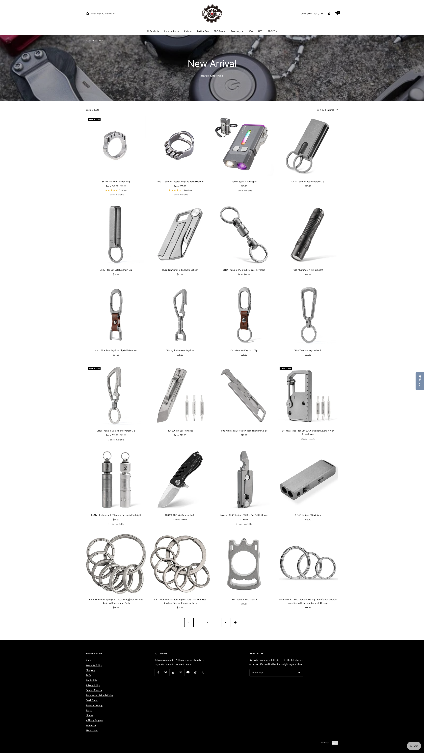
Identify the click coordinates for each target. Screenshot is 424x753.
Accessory (236, 31)
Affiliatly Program (94, 720)
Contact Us (91, 680)
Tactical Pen (203, 31)
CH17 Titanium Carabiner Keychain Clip (116, 430)
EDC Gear (219, 31)
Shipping (90, 670)
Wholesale (91, 725)
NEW (250, 31)
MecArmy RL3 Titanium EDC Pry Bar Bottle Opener (244, 515)
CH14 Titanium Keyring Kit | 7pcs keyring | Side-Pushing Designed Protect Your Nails (116, 601)
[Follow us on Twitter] (165, 672)
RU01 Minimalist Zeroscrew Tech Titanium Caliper (244, 430)
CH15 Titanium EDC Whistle (307, 515)
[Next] (235, 622)
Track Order (92, 700)
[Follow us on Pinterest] (180, 672)
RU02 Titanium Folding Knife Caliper (180, 270)
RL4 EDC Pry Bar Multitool (180, 430)
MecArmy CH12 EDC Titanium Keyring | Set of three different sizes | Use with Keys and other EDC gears (308, 601)
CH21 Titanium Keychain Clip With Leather (116, 350)
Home (88, 40)
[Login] (329, 13)
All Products (153, 31)
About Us (90, 660)
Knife (187, 31)
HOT (260, 31)
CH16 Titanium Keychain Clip (308, 350)
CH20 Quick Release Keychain (180, 350)
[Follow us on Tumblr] (203, 672)
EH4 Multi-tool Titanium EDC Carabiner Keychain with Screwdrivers (308, 432)
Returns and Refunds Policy (99, 695)
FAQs (88, 675)
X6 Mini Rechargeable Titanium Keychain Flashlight (116, 515)
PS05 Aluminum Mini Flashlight (308, 270)
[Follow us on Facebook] (158, 672)
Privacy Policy (93, 685)
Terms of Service (94, 690)
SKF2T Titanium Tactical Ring (116, 181)
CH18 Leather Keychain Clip (244, 350)
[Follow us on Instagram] (173, 672)
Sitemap (90, 715)
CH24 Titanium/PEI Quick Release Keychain (244, 270)
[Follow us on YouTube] (188, 672)
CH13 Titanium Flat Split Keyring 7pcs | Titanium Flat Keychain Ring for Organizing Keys (180, 601)
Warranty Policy (94, 665)
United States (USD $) (310, 13)
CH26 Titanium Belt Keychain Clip (308, 181)
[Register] (299, 673)
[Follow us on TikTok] (195, 672)
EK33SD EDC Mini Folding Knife (180, 515)
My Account (92, 730)
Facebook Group (94, 705)
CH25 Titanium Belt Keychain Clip (116, 270)
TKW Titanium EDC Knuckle (244, 599)
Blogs (89, 710)
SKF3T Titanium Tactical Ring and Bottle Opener (180, 181)
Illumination (170, 31)
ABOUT (271, 31)
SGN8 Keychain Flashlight (244, 181)
